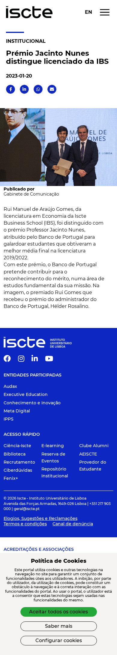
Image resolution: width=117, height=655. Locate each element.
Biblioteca (15, 454)
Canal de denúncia (72, 524)
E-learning (52, 445)
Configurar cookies (58, 640)
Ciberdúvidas (18, 470)
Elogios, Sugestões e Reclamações (40, 518)
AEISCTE (88, 454)
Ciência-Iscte (17, 445)
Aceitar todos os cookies (58, 612)
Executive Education (26, 394)
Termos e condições (25, 524)
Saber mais (58, 626)
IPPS (9, 419)
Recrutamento (19, 462)
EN (88, 12)
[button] (10, 89)
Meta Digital (17, 411)
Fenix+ (11, 478)
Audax (10, 386)
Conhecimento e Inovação (32, 403)
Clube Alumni (94, 445)
